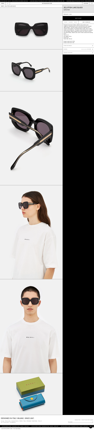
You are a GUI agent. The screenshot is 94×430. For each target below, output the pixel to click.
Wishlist (21, 421)
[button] (92, 3)
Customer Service (15, 421)
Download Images (68, 45)
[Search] (8, 3)
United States (34, 421)
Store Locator (8, 421)
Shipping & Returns (68, 52)
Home (2, 6)
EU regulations (13, 422)
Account (2, 421)
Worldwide (29, 421)
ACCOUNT (86, 3)
